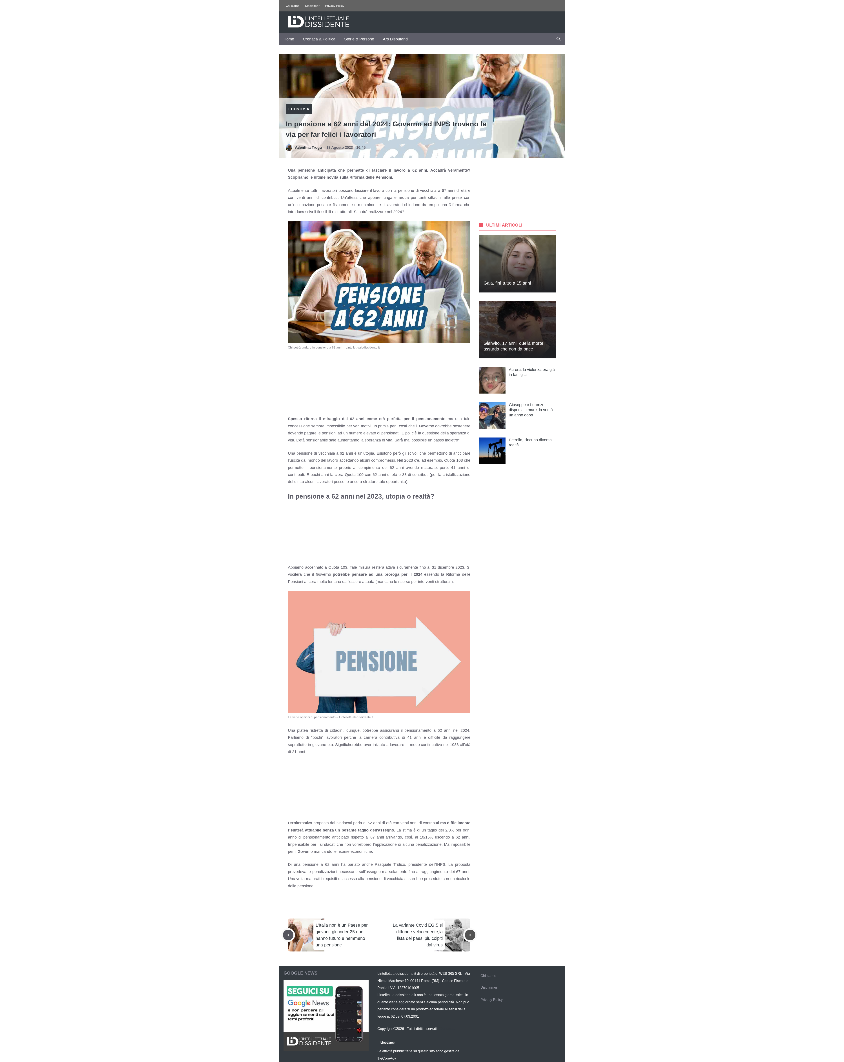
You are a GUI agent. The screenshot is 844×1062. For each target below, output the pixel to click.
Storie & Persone (359, 39)
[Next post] (470, 935)
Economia (298, 109)
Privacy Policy (334, 5)
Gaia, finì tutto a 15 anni (507, 283)
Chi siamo (293, 5)
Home (289, 39)
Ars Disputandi (396, 39)
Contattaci (447, 1029)
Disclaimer (312, 5)
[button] (558, 39)
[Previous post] (288, 935)
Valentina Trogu (308, 147)
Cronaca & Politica (319, 39)
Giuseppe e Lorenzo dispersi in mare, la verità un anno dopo (531, 410)
